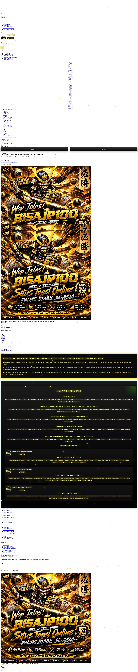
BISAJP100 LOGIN (8, 26)
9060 (4, 134)
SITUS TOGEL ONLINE (9, 552)
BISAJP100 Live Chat (8, 538)
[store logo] (12, 36)
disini (46, 321)
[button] (4, 226)
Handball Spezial (7, 120)
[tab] (69, 51)
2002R (5, 131)
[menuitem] (6, 53)
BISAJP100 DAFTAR (8, 28)
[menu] (69, 95)
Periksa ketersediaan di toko (7, 350)
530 (4, 129)
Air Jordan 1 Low (7, 112)
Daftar (10, 38)
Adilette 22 (5, 122)
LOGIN (103, 149)
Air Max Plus (6, 113)
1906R (5, 133)
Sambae (5, 124)
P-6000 (5, 115)
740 (4, 130)
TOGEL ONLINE (7, 522)
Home (4, 153)
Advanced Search (5, 45)
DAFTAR (34, 149)
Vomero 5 (5, 116)
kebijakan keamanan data (32, 559)
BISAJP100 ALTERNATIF (9, 29)
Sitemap (5, 540)
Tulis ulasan (18, 342)
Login (3, 38)
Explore (2, 50)
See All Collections (7, 117)
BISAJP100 (6, 25)
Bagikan (2, 351)
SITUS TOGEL (7, 520)
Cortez (4, 111)
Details (2, 353)
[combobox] (7, 43)
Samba (5, 121)
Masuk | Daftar (6, 24)
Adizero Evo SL (7, 125)
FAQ (4, 536)
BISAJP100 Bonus (7, 537)
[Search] (2, 47)
